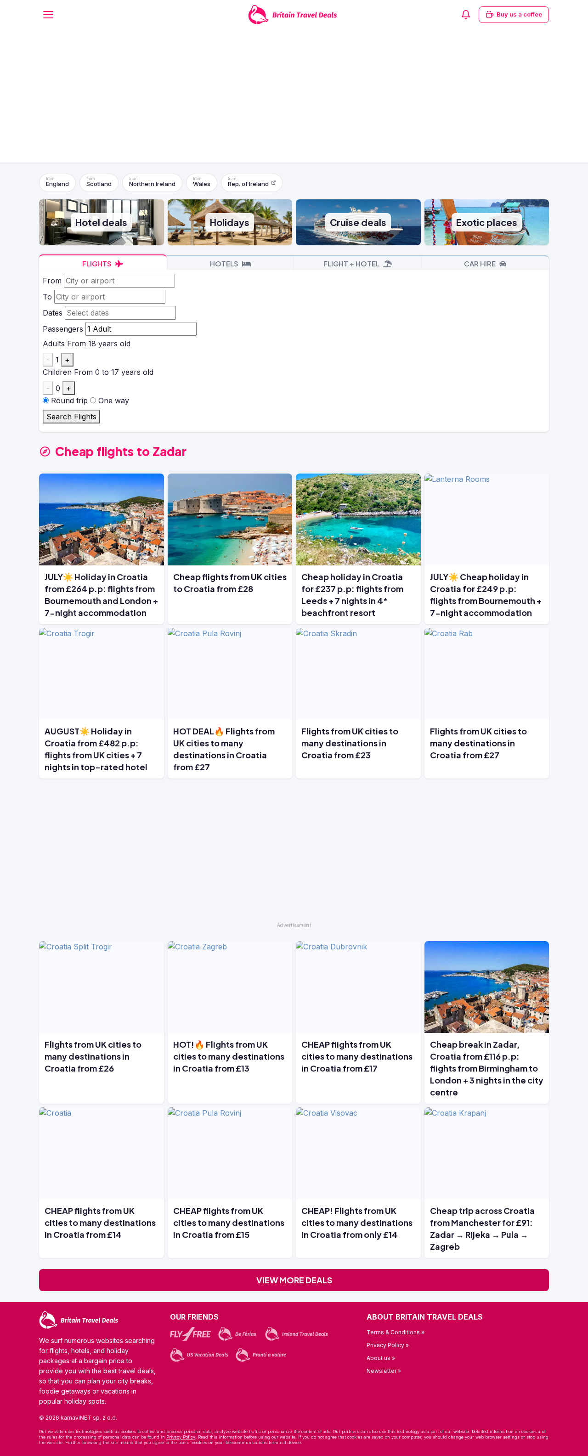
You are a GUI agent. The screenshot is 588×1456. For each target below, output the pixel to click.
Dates (52, 312)
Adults (54, 343)
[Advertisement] (294, 98)
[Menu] (48, 15)
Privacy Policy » (388, 1345)
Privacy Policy (180, 1436)
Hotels (225, 263)
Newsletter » (384, 1370)
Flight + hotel (352, 263)
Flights (97, 263)
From (52, 280)
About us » (381, 1357)
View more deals (294, 1280)
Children (57, 372)
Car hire (480, 263)
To (47, 296)
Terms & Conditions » (395, 1332)
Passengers (63, 328)
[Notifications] (466, 15)
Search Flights (71, 416)
